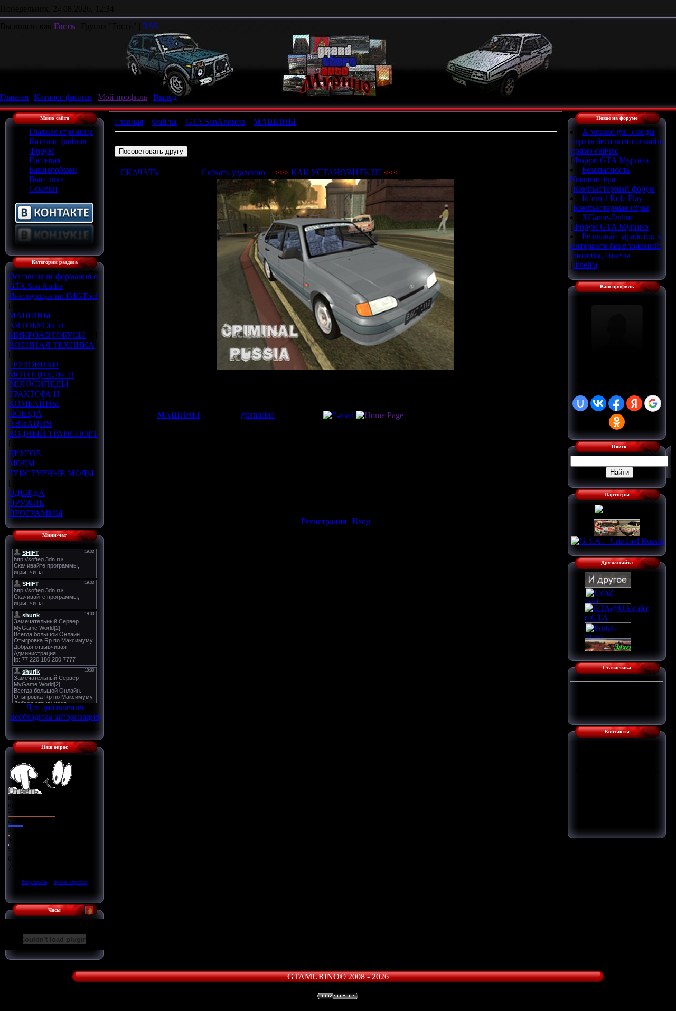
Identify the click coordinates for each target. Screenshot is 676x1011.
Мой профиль (122, 96)
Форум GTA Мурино (611, 160)
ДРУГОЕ (24, 453)
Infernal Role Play (612, 198)
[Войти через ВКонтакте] (598, 403)
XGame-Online (608, 217)
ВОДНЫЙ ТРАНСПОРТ (53, 433)
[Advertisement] (336, 464)
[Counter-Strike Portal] (617, 517)
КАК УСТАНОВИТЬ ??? (336, 172)
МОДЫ (21, 463)
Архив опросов (71, 882)
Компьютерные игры (611, 207)
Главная (14, 96)
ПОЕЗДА (25, 413)
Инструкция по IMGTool (53, 295)
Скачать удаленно (233, 172)
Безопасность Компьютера (600, 174)
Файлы (164, 121)
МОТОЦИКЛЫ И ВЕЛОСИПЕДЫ (41, 379)
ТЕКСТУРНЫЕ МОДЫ (51, 473)
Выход (165, 96)
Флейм (585, 264)
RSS (150, 26)
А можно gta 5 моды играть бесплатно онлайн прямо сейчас (616, 141)
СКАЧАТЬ (139, 172)
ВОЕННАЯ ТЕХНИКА (51, 345)
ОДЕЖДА (26, 492)
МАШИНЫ (29, 315)
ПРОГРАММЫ (35, 512)
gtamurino (258, 414)
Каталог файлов (63, 96)
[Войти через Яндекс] (634, 403)
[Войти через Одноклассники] (617, 422)
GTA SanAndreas (215, 121)
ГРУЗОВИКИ (33, 364)
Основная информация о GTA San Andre (53, 281)
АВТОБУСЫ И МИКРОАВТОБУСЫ (47, 330)
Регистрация (323, 521)
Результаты (34, 882)
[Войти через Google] (652, 403)
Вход (361, 521)
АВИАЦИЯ (30, 423)
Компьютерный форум (614, 188)
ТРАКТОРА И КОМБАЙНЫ (34, 399)
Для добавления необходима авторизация (54, 712)
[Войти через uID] (580, 403)
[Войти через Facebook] (616, 403)
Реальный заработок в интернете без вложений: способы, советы (615, 246)
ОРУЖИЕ (26, 502)
